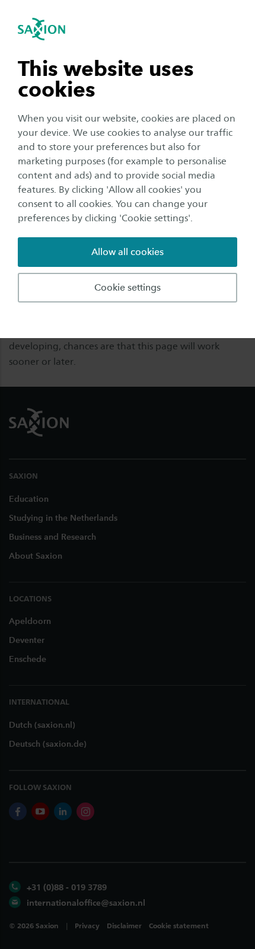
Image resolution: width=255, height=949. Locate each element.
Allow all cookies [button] (127, 251)
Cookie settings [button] (127, 287)
